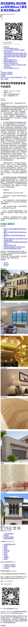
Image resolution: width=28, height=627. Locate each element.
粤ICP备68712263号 (17, 613)
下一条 (5, 265)
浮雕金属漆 (23, 56)
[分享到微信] (14, 224)
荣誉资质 (22, 50)
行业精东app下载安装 (6, 74)
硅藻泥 (5, 58)
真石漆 (14, 55)
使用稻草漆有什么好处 (10, 245)
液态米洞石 (8, 55)
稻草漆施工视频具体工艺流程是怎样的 (14, 247)
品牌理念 (16, 50)
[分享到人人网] (11, 224)
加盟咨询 (3, 259)
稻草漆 (18, 53)
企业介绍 (6, 50)
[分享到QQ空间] (4, 224)
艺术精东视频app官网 (20, 122)
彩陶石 (5, 549)
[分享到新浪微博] (6, 224)
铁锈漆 (8, 56)
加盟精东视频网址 (10, 61)
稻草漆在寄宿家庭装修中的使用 (12, 248)
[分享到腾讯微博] (9, 224)
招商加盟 (6, 535)
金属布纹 (13, 56)
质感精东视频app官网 (9, 53)
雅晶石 (22, 53)
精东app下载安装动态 (11, 63)
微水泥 (18, 55)
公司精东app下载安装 (9, 64)
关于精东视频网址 (11, 48)
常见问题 (7, 66)
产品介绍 (8, 51)
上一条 (5, 262)
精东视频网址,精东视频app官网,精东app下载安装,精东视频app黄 (14, 7)
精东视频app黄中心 (9, 537)
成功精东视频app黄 (10, 60)
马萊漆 (18, 56)
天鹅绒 (22, 55)
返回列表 (6, 264)
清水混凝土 (8, 619)
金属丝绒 (6, 557)
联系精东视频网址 (11, 68)
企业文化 (11, 50)
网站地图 (3, 625)
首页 (6, 46)
